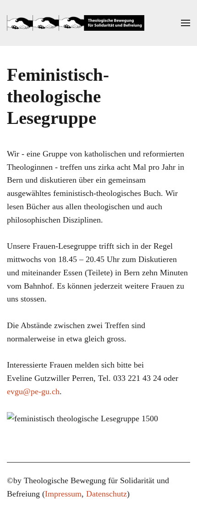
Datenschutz (106, 493)
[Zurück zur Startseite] (75, 23)
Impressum (63, 493)
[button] (185, 23)
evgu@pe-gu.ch (33, 391)
